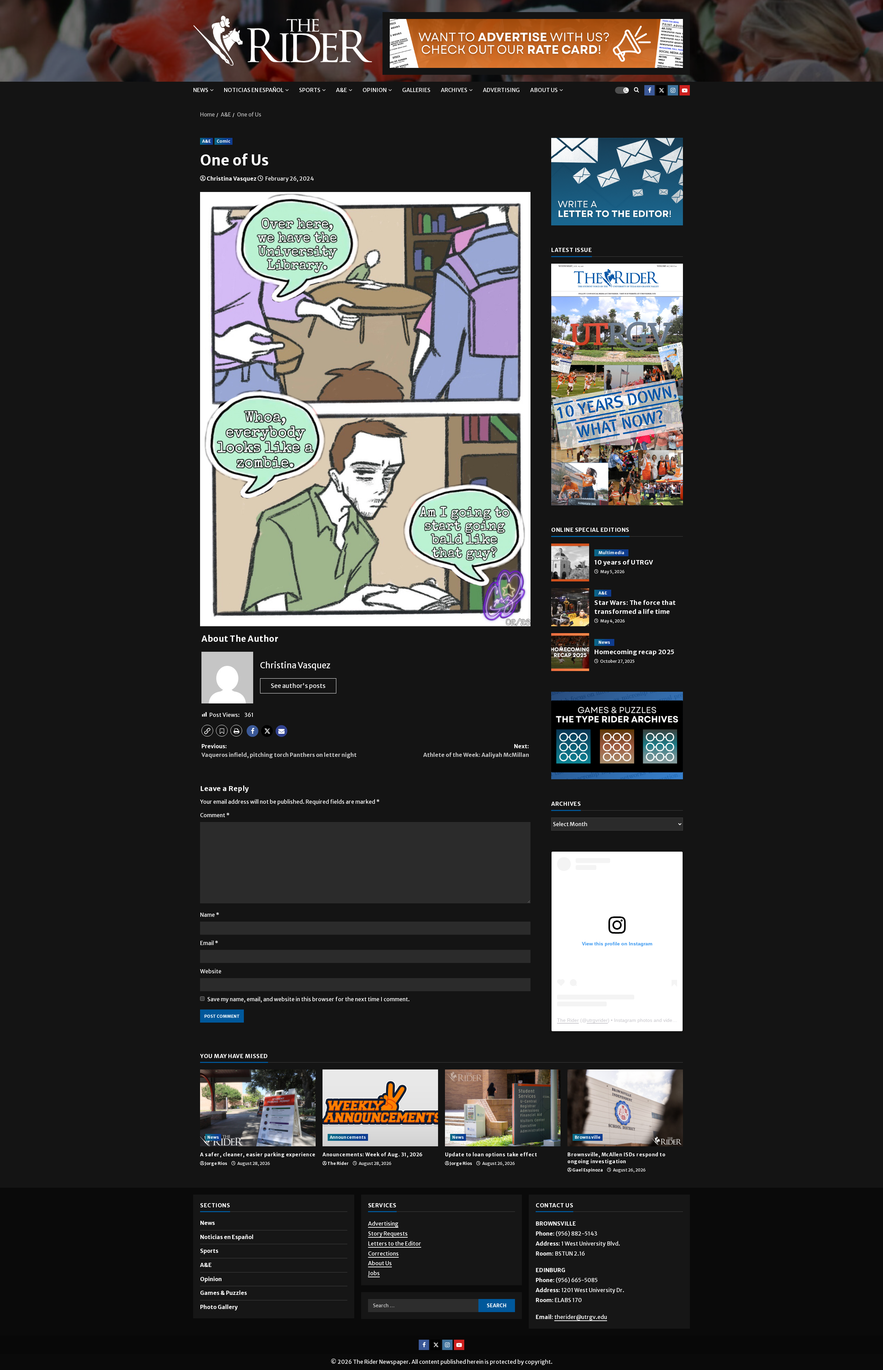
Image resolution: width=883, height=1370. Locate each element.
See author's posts (298, 686)
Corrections (383, 1269)
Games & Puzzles (223, 1308)
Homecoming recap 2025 (570, 652)
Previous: (279, 751)
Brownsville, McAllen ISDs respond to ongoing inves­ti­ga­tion (616, 1173)
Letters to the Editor (394, 1259)
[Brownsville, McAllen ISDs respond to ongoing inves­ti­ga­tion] (625, 1123)
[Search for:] (423, 1321)
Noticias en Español (254, 90)
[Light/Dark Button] (622, 90)
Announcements (348, 1153)
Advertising (501, 90)
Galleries (416, 90)
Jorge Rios (216, 1178)
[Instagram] (673, 90)
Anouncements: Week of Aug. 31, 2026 (373, 1170)
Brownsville (588, 1153)
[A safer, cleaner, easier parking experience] (258, 1123)
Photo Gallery (219, 1322)
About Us (380, 1279)
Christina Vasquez (232, 178)
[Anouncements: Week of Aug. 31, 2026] (380, 1123)
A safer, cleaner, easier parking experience (258, 1170)
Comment (215, 815)
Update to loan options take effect (491, 1170)
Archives (454, 90)
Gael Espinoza (587, 1185)
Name (209, 914)
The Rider (568, 1035)
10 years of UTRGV (570, 562)
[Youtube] (684, 90)
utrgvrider (597, 1035)
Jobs (374, 1289)
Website (210, 971)
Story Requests (388, 1249)
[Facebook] (649, 90)
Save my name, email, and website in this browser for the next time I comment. (308, 999)
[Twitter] (661, 90)
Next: (476, 751)
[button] (207, 731)
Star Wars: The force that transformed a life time (570, 607)
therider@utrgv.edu (580, 1332)
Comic (223, 141)
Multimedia (611, 552)
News (200, 90)
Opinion (375, 90)
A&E (341, 90)
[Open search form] (636, 90)
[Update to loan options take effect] (502, 1123)
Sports (309, 90)
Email (209, 943)
